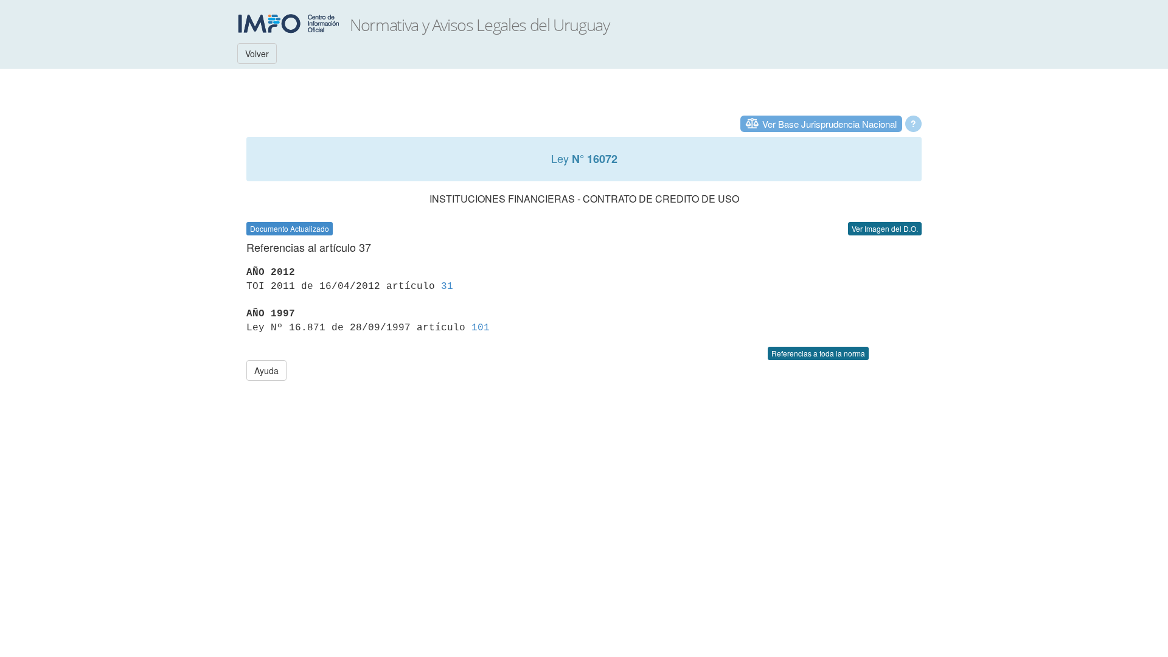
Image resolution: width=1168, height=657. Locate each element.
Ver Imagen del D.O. (885, 228)
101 (480, 327)
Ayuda (266, 370)
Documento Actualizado (289, 228)
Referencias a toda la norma (818, 353)
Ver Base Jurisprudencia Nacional (829, 123)
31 (447, 286)
